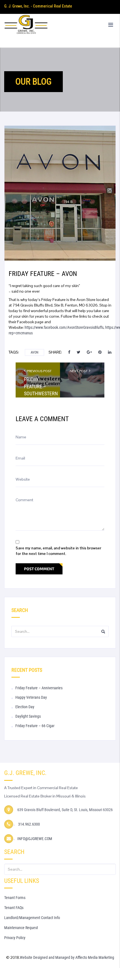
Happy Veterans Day (31, 697)
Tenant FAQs (13, 907)
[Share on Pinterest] (100, 352)
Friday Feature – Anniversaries (39, 688)
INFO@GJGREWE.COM (34, 838)
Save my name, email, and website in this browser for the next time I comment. (58, 550)
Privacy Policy (14, 937)
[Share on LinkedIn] (109, 352)
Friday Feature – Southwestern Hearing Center (38, 393)
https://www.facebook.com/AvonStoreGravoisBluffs (64, 327)
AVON (34, 352)
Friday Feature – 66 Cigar (34, 725)
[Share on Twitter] (78, 352)
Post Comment (39, 568)
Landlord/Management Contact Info (32, 917)
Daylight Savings (28, 716)
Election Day (24, 707)
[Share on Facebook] (69, 352)
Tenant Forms (14, 897)
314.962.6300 (28, 824)
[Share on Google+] (89, 352)
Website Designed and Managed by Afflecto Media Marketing (67, 957)
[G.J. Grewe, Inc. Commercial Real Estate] (60, 30)
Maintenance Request (21, 927)
